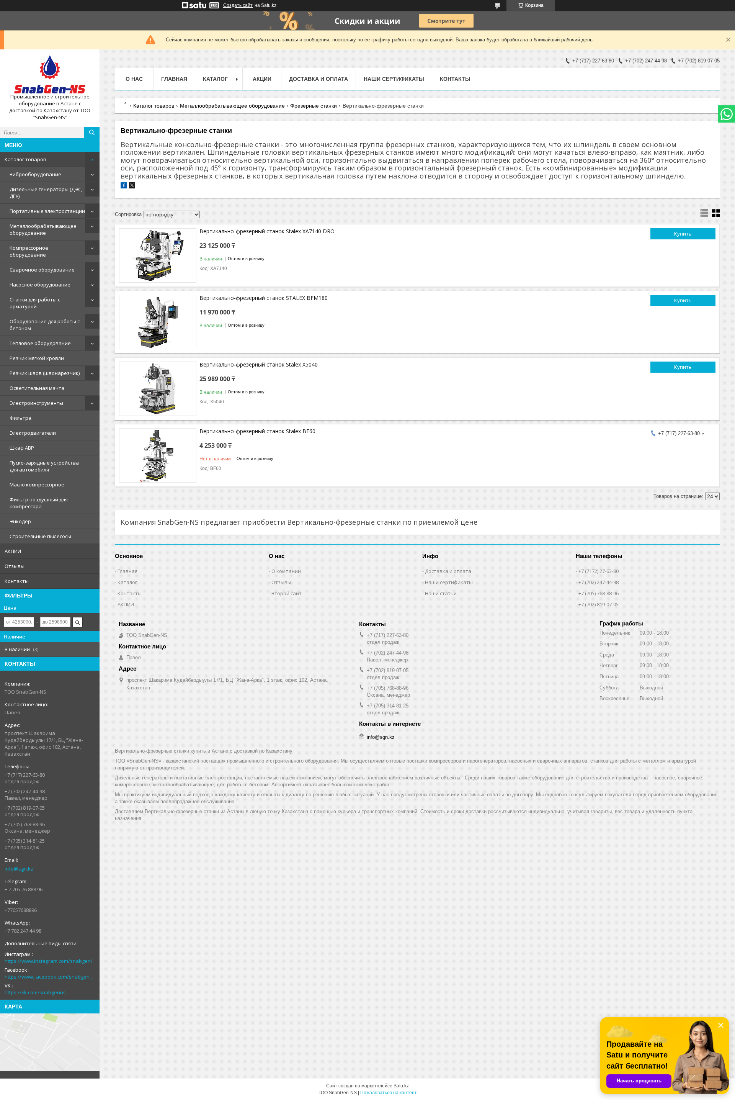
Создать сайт (238, 5)
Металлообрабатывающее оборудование (43, 229)
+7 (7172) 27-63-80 (598, 571)
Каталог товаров (25, 159)
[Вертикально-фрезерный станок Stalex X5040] (157, 389)
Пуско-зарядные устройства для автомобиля (44, 466)
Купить (683, 233)
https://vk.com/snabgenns (35, 992)
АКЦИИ (13, 551)
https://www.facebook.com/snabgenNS (50, 976)
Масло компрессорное (37, 484)
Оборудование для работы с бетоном (45, 325)
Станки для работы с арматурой (35, 303)
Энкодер (20, 521)
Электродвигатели (33, 432)
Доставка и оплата (318, 79)
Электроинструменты (36, 402)
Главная (174, 79)
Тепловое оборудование (40, 343)
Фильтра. (21, 417)
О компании (286, 571)
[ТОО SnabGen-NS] (50, 74)
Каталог (127, 582)
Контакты (17, 581)
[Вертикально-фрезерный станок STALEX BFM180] (157, 322)
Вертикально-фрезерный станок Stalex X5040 (258, 364)
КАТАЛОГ (215, 79)
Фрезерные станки (313, 106)
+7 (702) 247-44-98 (598, 582)
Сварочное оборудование (42, 269)
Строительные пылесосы (40, 536)
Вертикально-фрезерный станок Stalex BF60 (257, 431)
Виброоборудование (35, 174)
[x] (132, 187)
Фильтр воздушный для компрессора (39, 503)
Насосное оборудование (40, 284)
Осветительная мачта (37, 388)
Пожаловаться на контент (388, 1092)
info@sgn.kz (19, 868)
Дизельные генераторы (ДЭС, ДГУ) (46, 193)
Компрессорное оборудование (29, 251)
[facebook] (124, 187)
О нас (134, 79)
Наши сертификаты (394, 79)
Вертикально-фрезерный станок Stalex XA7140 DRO (267, 231)
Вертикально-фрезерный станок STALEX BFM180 (263, 297)
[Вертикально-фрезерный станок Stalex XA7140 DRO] (157, 255)
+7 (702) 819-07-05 (598, 604)
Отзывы (14, 566)
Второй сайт (286, 593)
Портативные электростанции (47, 211)
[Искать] (92, 132)
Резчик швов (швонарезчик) (45, 373)
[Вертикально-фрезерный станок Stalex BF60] (157, 455)
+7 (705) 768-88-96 (598, 593)
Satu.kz (401, 1086)
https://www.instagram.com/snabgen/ (49, 961)
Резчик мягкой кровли (37, 358)
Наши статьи (441, 593)
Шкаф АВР (22, 447)
